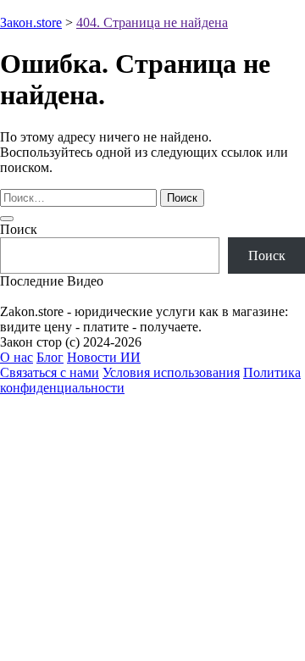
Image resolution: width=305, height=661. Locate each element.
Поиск (18, 229)
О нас (16, 357)
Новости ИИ (104, 357)
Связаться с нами (49, 372)
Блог (50, 357)
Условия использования (171, 372)
